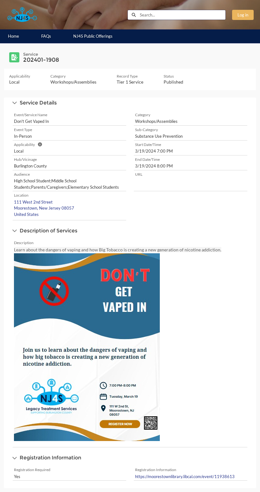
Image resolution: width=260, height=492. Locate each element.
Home (13, 36)
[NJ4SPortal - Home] (22, 14)
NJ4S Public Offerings (93, 36)
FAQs (46, 36)
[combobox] (182, 15)
